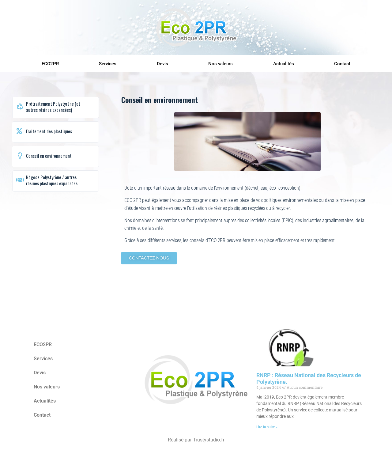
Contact (342, 63)
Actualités (283, 63)
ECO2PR (50, 63)
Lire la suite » (266, 427)
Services (107, 63)
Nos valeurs (220, 63)
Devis (162, 63)
